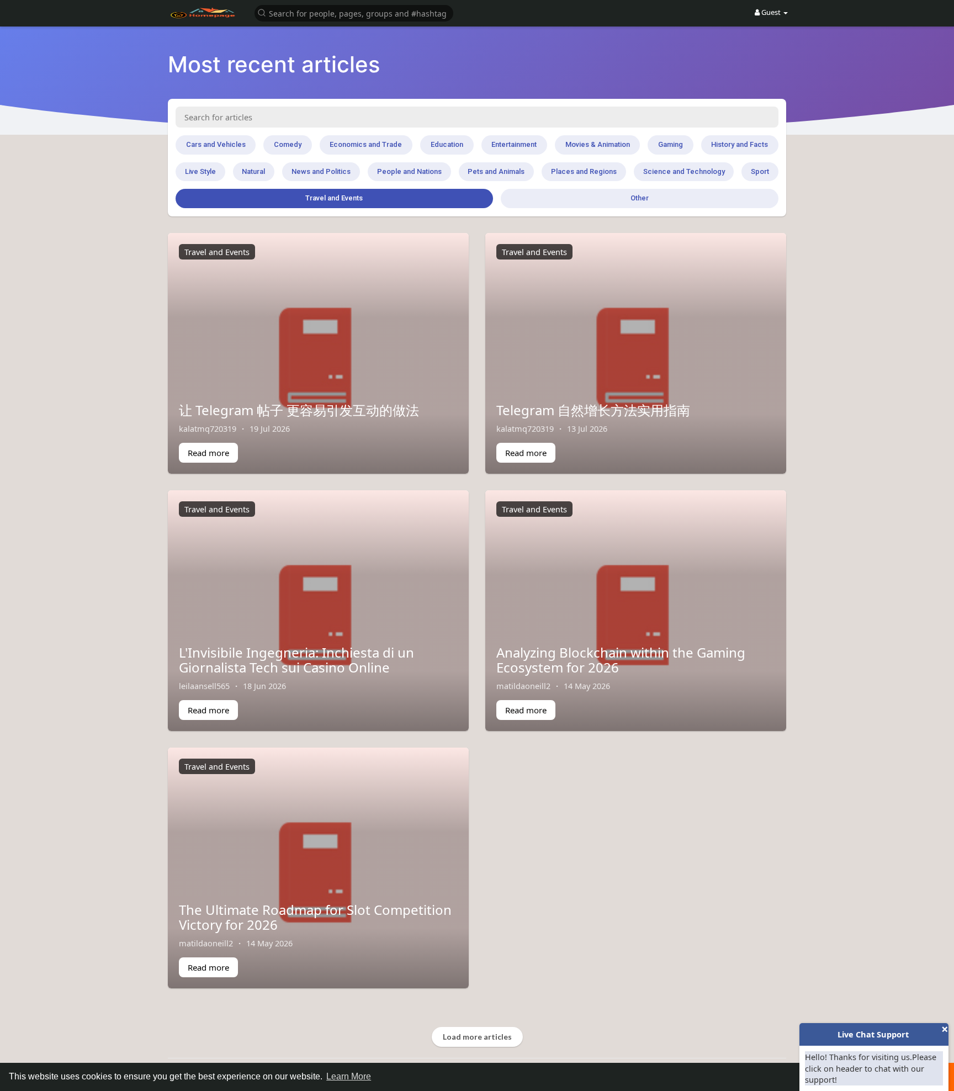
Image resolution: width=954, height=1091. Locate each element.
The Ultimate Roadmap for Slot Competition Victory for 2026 (315, 917)
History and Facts (739, 144)
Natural (253, 171)
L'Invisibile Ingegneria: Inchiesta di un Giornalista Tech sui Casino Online (296, 659)
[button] (354, 12)
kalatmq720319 (207, 428)
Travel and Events (334, 198)
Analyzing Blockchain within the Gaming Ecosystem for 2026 (620, 659)
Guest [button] (771, 12)
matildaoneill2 (523, 685)
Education (447, 144)
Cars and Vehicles (216, 144)
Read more (208, 452)
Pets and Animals (496, 171)
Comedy (287, 144)
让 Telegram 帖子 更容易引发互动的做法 (299, 410)
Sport (760, 171)
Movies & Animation (597, 144)
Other (639, 198)
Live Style (200, 171)
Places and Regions (584, 171)
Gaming (670, 144)
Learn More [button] (348, 1076)
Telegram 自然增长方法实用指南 (593, 410)
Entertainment (514, 144)
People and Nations (409, 171)
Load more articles (477, 1036)
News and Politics (321, 171)
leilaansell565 (204, 685)
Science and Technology (684, 171)
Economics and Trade (366, 144)
